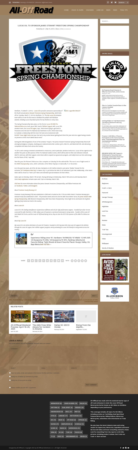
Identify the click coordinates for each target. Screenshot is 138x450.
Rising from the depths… (83, 326)
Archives (104, 179)
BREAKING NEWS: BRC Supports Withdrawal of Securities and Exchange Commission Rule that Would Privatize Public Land (112, 155)
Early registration (23, 179)
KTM (53, 416)
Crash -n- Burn (77, 10)
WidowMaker (72, 436)
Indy (77, 411)
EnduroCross (57, 411)
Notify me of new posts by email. (21, 380)
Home (66, 10)
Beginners (105, 183)
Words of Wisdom (108, 248)
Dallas (83, 403)
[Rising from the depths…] (86, 316)
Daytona (55, 407)
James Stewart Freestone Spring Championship (39, 113)
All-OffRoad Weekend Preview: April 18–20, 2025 (21, 327)
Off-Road (71, 420)
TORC (69, 432)
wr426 (83, 436)
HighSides (90, 10)
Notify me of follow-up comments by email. (24, 377)
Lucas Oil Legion (31, 128)
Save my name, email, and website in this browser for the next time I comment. (35, 373)
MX (53, 420)
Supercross (74, 428)
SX (61, 432)
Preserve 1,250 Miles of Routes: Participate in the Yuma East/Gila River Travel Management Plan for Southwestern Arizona (113, 138)
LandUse (63, 416)
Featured (105, 192)
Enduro (79, 407)
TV (53, 436)
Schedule (79, 424)
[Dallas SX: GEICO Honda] (64, 316)
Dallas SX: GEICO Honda (61, 326)
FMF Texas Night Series (24, 135)
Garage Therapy (107, 197)
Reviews (104, 220)
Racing (55, 424)
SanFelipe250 (66, 424)
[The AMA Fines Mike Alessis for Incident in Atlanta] (42, 316)
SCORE (54, 428)
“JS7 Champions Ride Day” (28, 170)
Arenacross (56, 403)
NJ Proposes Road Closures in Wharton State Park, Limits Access (113, 91)
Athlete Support (47, 126)
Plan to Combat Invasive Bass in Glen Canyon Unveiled (114, 106)
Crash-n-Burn (70, 403)
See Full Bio (45, 244)
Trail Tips (124, 10)
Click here (17, 183)
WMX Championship (23, 164)
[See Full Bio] (51, 244)
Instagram (34, 186)
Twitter (25, 186)
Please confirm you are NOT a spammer (23, 387)
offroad (82, 420)
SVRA (53, 432)
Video (104, 239)
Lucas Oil (37, 111)
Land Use (100, 10)
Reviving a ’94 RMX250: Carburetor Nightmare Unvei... (36, 2)
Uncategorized (107, 234)
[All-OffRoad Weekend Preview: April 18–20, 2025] (21, 316)
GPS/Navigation (107, 202)
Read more (113, 166)
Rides (115, 10)
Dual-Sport (67, 407)
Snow (63, 428)
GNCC (68, 411)
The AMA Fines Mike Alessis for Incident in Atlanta (42, 327)
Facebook (20, 186)
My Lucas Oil (51, 115)
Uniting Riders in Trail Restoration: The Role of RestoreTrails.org (113, 121)
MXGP (61, 420)
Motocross (75, 416)
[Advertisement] (53, 277)
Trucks (78, 432)
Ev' (43, 29)
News (108, 10)
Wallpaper (105, 243)
